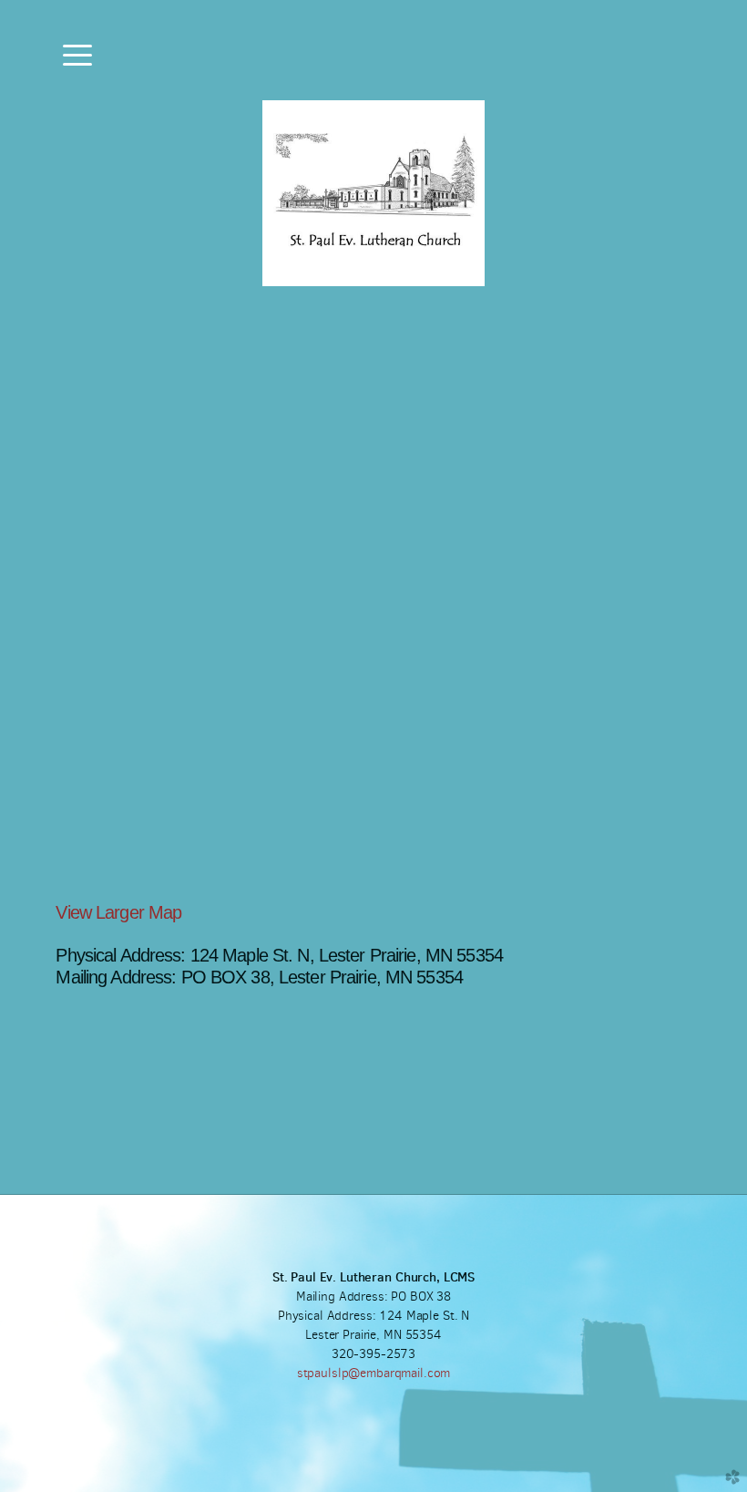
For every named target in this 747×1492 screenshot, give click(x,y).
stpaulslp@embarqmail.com (374, 1373)
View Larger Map (118, 912)
